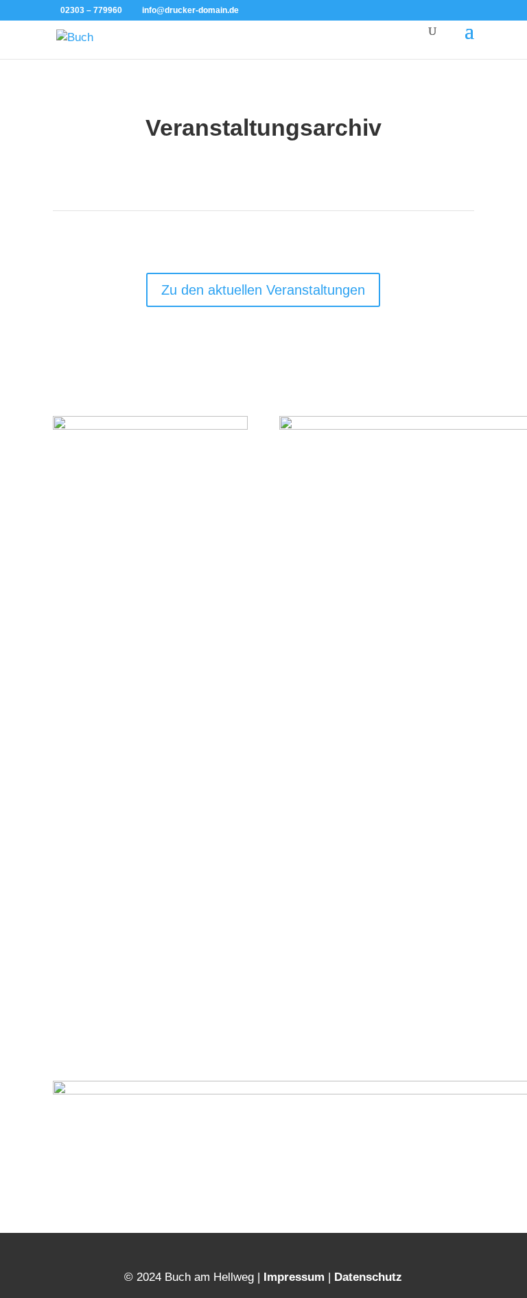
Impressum (294, 1277)
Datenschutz (368, 1277)
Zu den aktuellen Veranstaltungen (263, 289)
